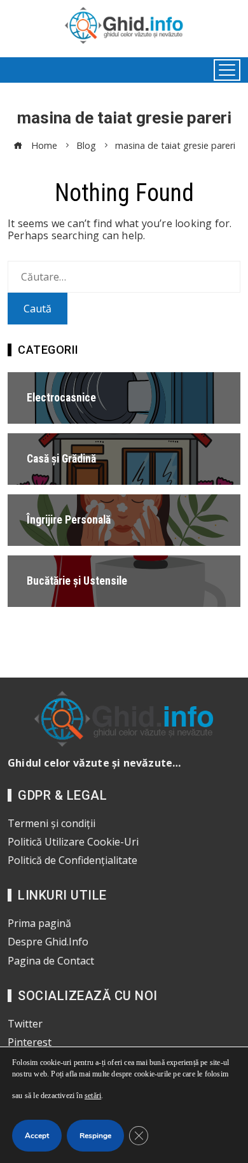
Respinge (95, 1136)
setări (93, 1095)
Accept (37, 1136)
